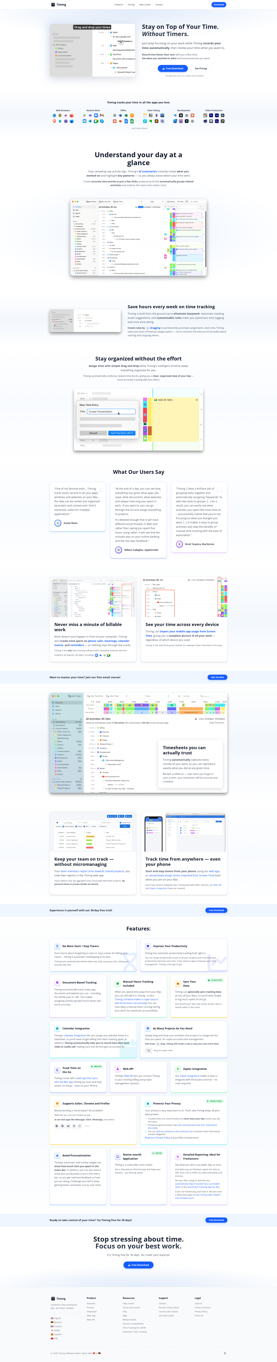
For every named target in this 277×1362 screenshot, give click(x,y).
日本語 (55, 1330)
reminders (77, 645)
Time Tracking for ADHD (134, 1327)
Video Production (214, 110)
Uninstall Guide (166, 1315)
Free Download (174, 68)
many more (141, 128)
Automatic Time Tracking (135, 1331)
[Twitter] (225, 1353)
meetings (110, 641)
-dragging (153, 327)
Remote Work (93, 110)
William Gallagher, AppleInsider (141, 549)
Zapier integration (158, 888)
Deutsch (56, 1322)
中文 (54, 1338)
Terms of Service (203, 1307)
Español (56, 1334)
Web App (91, 1315)
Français (56, 1326)
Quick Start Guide (131, 1307)
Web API (217, 885)
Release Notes (129, 1319)
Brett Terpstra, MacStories (199, 544)
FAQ (125, 1311)
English (56, 1318)
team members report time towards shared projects (92, 871)
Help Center (145, 4)
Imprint (198, 1303)
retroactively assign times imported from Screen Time (181, 875)
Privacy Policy (201, 1311)
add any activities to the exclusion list (174, 1131)
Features (119, 4)
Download (219, 4)
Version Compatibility (133, 1323)
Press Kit (199, 1315)
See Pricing (201, 68)
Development (183, 110)
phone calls (95, 641)
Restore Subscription (169, 1307)
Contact (159, 4)
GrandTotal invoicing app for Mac (203, 1187)
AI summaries (148, 171)
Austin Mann (71, 523)
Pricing (131, 4)
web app (214, 871)
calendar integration (75, 1035)
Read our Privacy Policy (157, 1137)
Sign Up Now (217, 677)
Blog (125, 1315)
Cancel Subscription (168, 1311)
